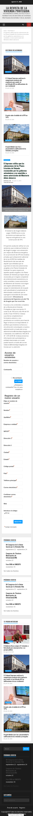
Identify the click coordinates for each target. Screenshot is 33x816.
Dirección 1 (8, 438)
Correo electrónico (11, 487)
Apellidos (7, 417)
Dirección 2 (8, 445)
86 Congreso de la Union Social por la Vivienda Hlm (15, 545)
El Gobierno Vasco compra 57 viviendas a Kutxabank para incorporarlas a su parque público (16, 634)
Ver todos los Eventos (11, 571)
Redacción (8, 181)
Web (5, 503)
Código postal (9, 466)
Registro (22, 808)
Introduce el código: (11, 511)
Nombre (7, 410)
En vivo (29, 25)
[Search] (23, 24)
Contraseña (8, 369)
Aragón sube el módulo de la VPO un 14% (16, 102)
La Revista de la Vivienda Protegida (16, 9)
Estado (6, 459)
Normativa (7, 160)
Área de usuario (12, 808)
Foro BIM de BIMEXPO (13, 564)
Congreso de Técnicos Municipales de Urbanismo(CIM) (13, 555)
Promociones (9, 641)
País (6, 473)
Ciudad (7, 452)
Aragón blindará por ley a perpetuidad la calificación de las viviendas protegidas (16, 133)
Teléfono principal (10, 480)
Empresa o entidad (11, 424)
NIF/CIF (7, 431)
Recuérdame (17, 378)
